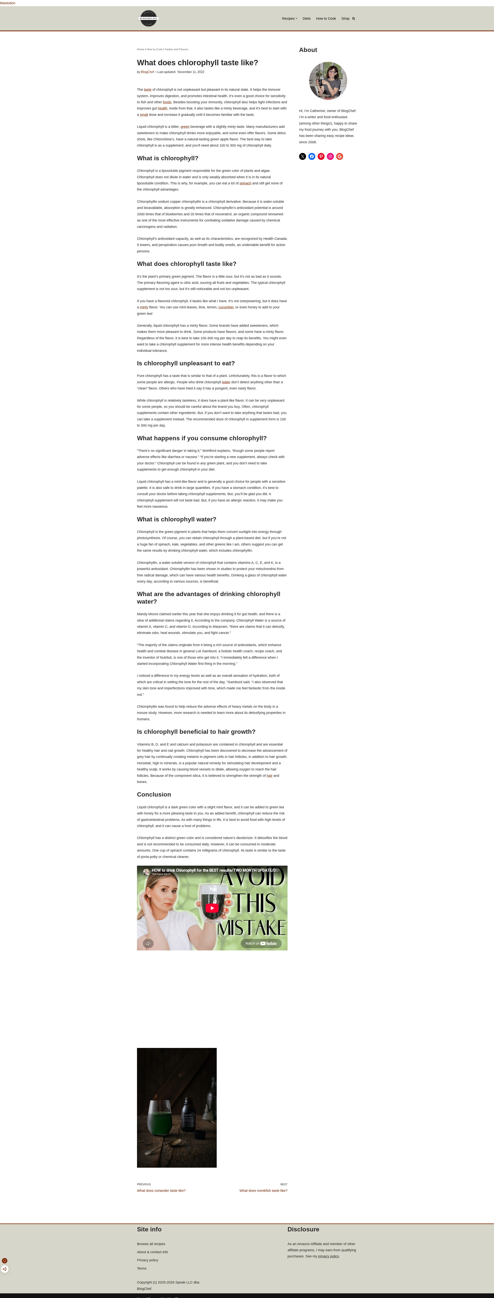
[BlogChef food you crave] (149, 18)
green (185, 127)
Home (140, 49)
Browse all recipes (151, 1244)
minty (144, 307)
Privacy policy (147, 1260)
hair (269, 776)
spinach (245, 183)
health (162, 108)
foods (167, 102)
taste (147, 90)
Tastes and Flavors (176, 49)
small (144, 115)
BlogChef (147, 72)
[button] (296, 18)
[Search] (353, 18)
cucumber (225, 307)
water (226, 382)
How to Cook (326, 18)
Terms (141, 1268)
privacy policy (328, 1256)
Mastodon (7, 3)
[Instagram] (330, 156)
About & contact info (152, 1252)
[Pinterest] (321, 156)
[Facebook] (311, 156)
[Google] (339, 156)
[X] (302, 156)
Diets (307, 18)
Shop (345, 18)
